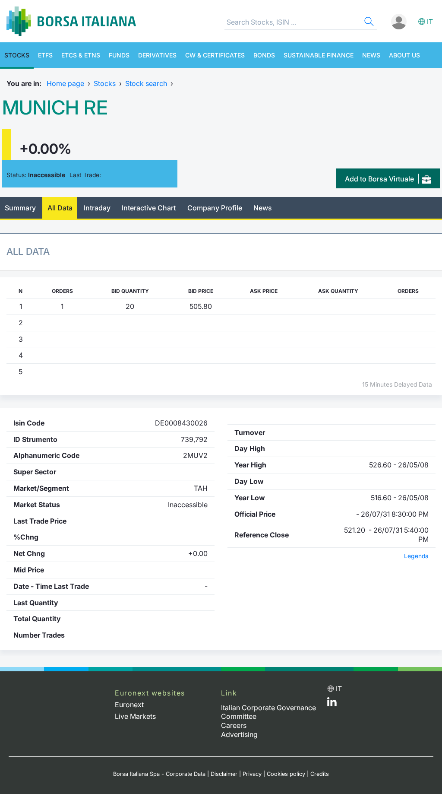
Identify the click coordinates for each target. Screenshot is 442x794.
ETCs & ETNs (80, 55)
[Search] (368, 22)
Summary (20, 207)
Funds (119, 55)
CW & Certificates (215, 55)
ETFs (45, 55)
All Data (60, 207)
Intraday (97, 207)
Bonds (264, 55)
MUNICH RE (54, 107)
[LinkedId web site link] (332, 703)
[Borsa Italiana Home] (71, 21)
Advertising (239, 734)
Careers (233, 725)
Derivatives (157, 55)
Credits (319, 774)
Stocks (16, 55)
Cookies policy (286, 774)
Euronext (129, 704)
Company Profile (214, 207)
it (430, 21)
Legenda (416, 556)
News (371, 55)
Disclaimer (224, 774)
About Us (404, 55)
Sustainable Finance (319, 55)
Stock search (146, 83)
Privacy (252, 774)
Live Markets (135, 716)
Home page (65, 83)
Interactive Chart (149, 207)
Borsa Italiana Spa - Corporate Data (159, 774)
